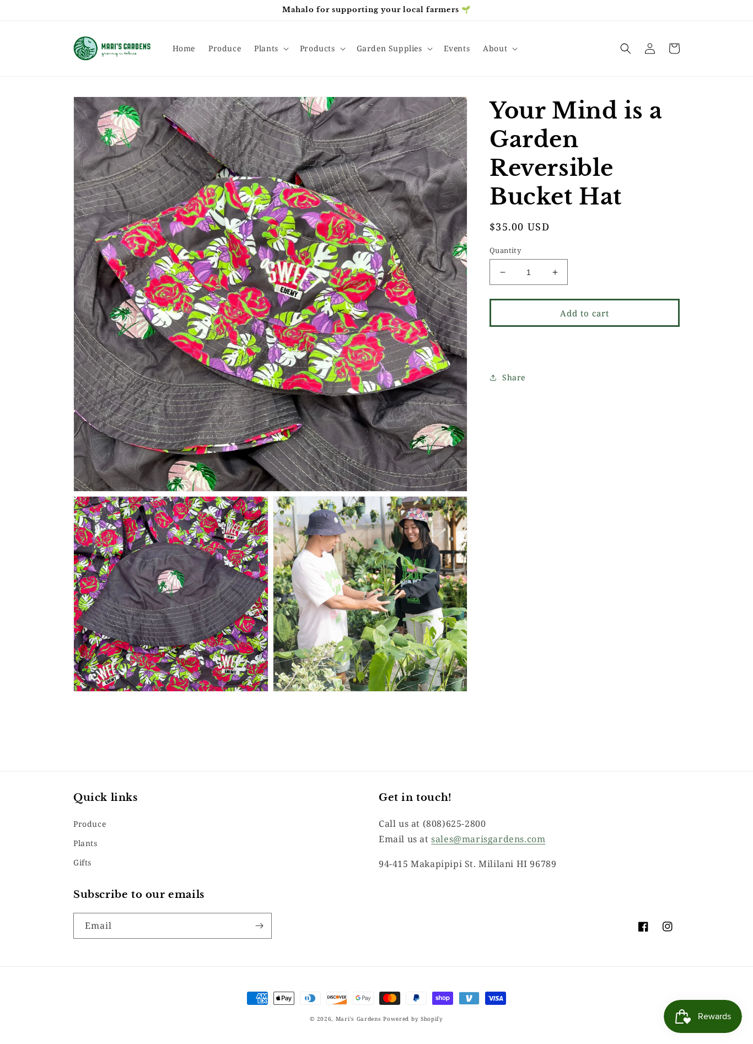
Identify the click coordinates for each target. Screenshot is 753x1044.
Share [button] (513, 377)
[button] (270, 48)
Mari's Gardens (358, 1019)
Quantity (505, 250)
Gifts (82, 862)
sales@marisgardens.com (488, 839)
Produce (89, 824)
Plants (85, 843)
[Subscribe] (259, 926)
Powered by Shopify (413, 1019)
